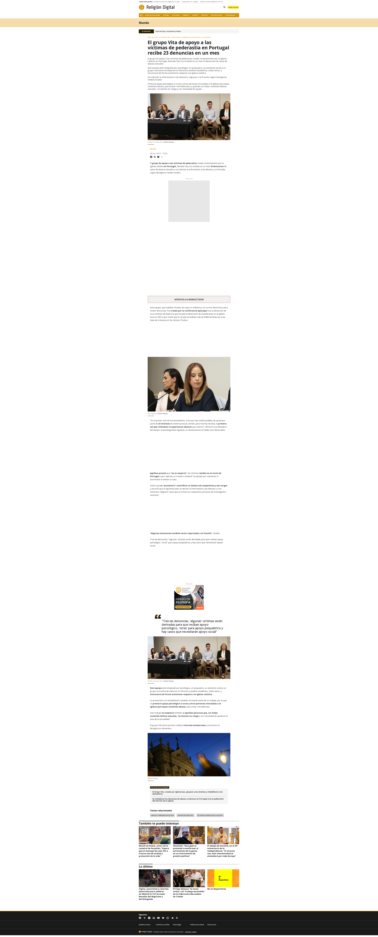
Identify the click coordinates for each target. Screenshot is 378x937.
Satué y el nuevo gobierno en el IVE (211, 2)
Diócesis (204, 15)
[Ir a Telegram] (172, 918)
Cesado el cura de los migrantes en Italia (166, 2)
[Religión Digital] (157, 7)
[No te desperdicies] (223, 878)
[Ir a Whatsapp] (168, 918)
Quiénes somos (144, 925)
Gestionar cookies (190, 932)
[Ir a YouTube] (158, 918)
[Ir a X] (145, 918)
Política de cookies (197, 925)
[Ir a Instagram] (149, 918)
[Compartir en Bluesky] (158, 157)
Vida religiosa (216, 15)
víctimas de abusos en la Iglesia (210, 815)
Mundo (195, 15)
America (186, 15)
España (166, 15)
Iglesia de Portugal (185, 815)
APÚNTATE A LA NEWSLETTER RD (189, 299)
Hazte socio (211, 925)
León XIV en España (152, 15)
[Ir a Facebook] (140, 918)
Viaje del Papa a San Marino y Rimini (168, 31)
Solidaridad (230, 15)
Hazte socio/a (233, 7)
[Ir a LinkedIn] (154, 918)
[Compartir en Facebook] (151, 157)
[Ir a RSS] (177, 918)
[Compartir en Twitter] (155, 157)
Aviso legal (177, 925)
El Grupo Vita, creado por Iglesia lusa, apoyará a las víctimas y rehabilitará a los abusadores (187, 793)
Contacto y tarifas (162, 925)
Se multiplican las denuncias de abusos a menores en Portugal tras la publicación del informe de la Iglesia (188, 800)
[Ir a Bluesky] (163, 918)
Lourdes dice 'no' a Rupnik (190, 2)
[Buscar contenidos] (224, 7)
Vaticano (176, 15)
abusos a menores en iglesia (162, 815)
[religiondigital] (145, 931)
